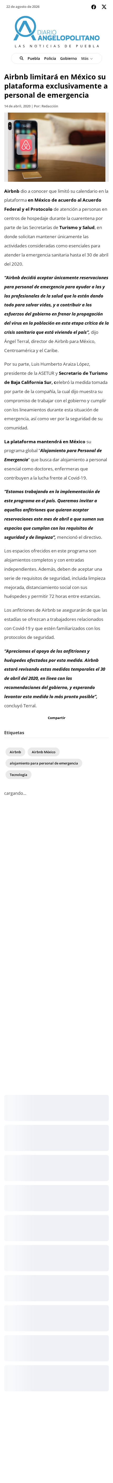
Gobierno (68, 58)
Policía (50, 58)
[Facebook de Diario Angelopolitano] (93, 6)
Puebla (34, 58)
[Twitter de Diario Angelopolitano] (104, 7)
